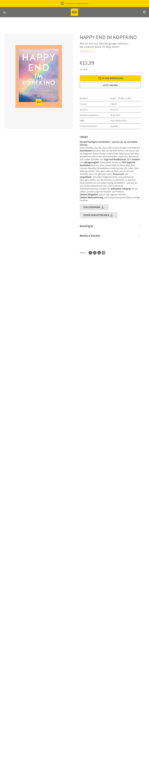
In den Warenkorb (112, 78)
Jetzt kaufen (110, 85)
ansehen (114, 126)
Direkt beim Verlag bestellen (77, 3)
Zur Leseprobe (91, 207)
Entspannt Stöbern (77, 8)
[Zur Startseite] (74, 12)
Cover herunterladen (96, 215)
